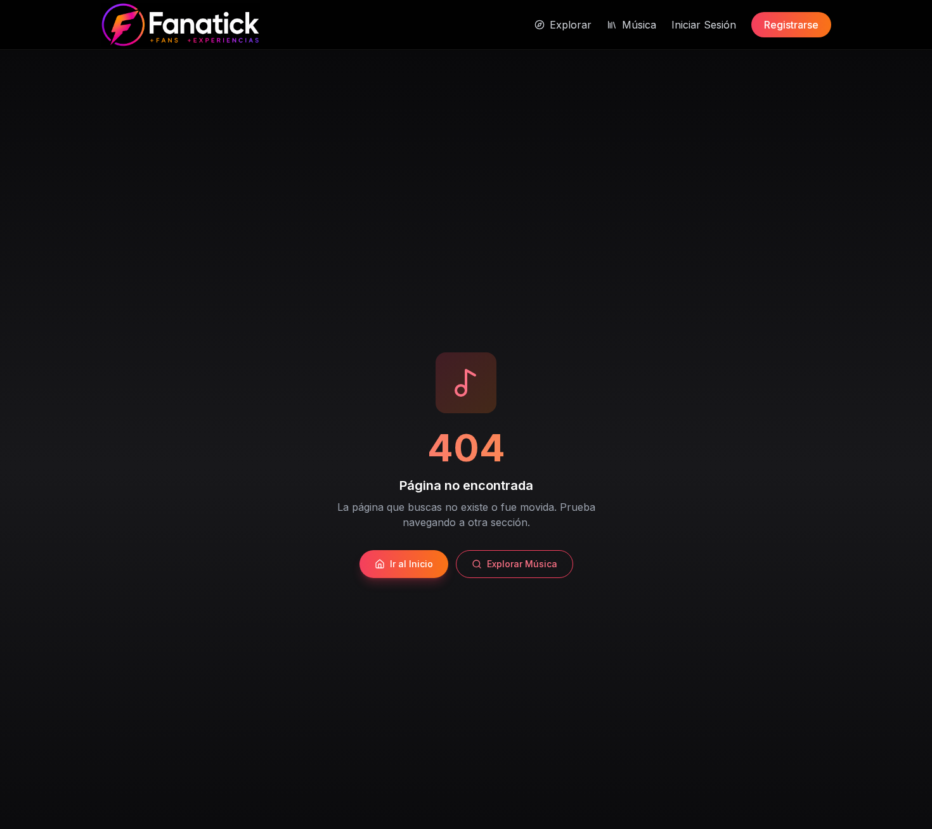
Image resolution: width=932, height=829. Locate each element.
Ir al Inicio (411, 563)
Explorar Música (522, 563)
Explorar (571, 24)
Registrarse (791, 24)
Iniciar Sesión (703, 24)
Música (639, 24)
